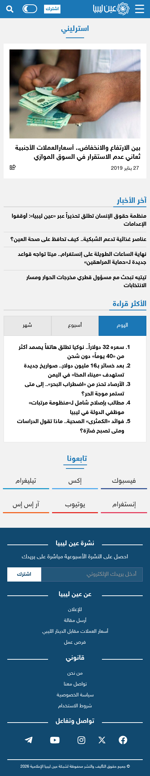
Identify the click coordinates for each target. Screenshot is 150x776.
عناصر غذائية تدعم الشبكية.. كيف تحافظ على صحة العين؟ (78, 239)
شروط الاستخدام (75, 706)
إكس (75, 481)
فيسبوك (124, 481)
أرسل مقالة (75, 621)
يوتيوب (75, 504)
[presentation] (122, 326)
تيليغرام (26, 481)
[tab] (122, 326)
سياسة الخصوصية (75, 695)
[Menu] (140, 9)
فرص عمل (75, 642)
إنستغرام (124, 504)
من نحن (75, 673)
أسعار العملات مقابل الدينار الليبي (75, 631)
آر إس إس (26, 504)
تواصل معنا (75, 684)
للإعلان (75, 610)
